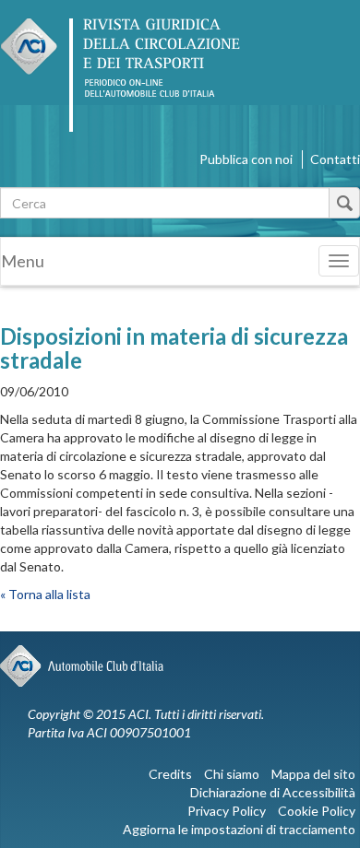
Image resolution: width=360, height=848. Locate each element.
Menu (22, 261)
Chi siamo (231, 774)
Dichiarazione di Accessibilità (272, 792)
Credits (170, 774)
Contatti (335, 159)
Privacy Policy (226, 811)
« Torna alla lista (45, 594)
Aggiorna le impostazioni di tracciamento (239, 829)
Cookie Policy (316, 811)
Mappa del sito (313, 774)
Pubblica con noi (246, 159)
